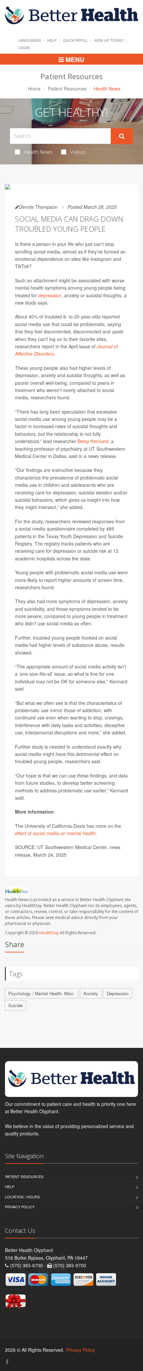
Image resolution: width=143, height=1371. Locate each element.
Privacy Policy (20, 1206)
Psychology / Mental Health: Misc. (41, 993)
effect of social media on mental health (55, 833)
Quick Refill (75, 40)
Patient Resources (67, 88)
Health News (38, 151)
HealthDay (49, 933)
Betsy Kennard (92, 441)
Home (34, 88)
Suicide (15, 1005)
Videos (78, 151)
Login (24, 47)
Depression (117, 993)
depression (50, 295)
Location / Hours (22, 1196)
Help (52, 40)
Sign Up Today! (108, 40)
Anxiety (90, 993)
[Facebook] (7, 1361)
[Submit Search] (122, 136)
